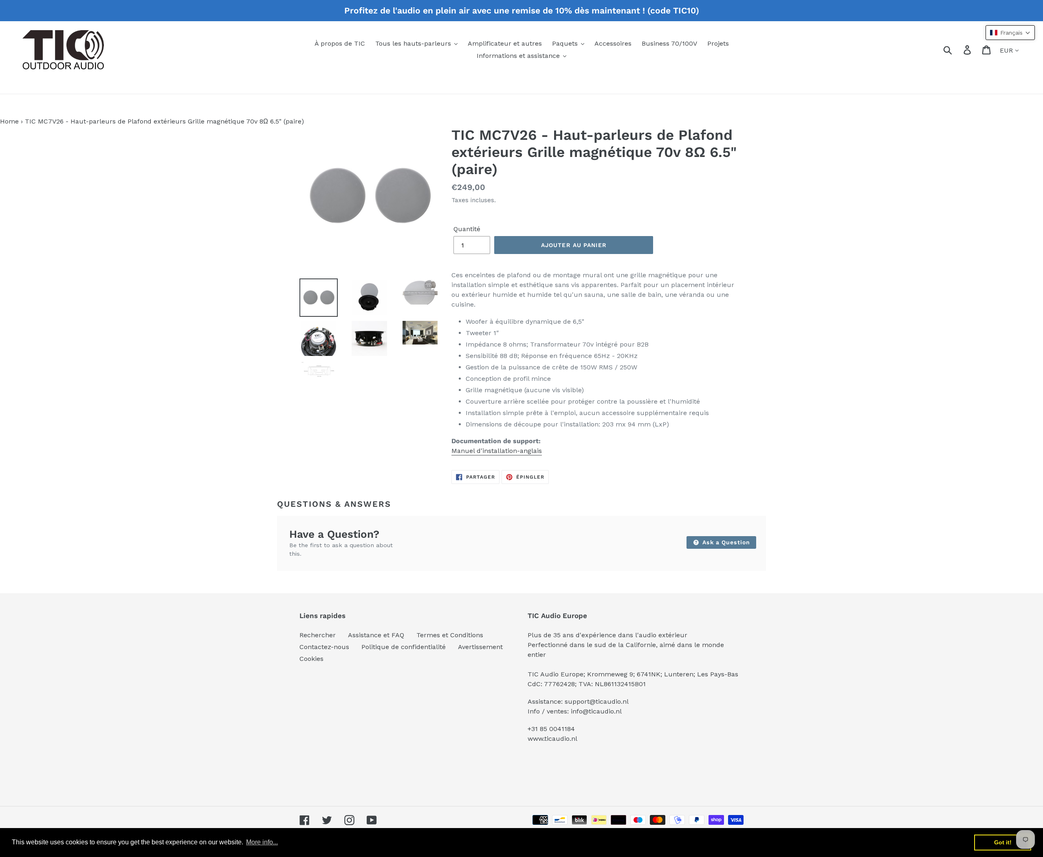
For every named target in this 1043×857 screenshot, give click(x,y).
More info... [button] (262, 842)
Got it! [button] (1003, 842)
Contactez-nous (324, 647)
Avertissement (480, 647)
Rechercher (317, 635)
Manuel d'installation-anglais (496, 451)
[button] (1010, 33)
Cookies (311, 659)
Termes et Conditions (449, 635)
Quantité (466, 229)
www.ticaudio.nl (552, 738)
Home (9, 121)
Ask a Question (725, 542)
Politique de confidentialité (403, 647)
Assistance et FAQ (376, 635)
